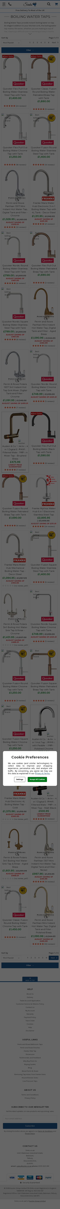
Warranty (30, 1014)
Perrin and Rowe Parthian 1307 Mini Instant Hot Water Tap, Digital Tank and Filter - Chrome (15, 209)
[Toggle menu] (4, 4)
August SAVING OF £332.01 (15, 223)
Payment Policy (30, 1017)
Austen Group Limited (37, 1201)
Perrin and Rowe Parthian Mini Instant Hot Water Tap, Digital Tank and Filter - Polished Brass (44, 926)
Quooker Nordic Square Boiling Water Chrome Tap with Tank (44, 627)
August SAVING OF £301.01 (44, 397)
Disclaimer (30, 1031)
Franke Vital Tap (30, 1051)
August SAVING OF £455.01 (15, 403)
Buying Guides (30, 1064)
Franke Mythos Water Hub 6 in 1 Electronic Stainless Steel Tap (44, 511)
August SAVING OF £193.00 (15, 582)
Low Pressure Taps (30, 1081)
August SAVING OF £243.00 (15, 815)
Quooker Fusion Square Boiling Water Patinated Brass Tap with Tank (44, 686)
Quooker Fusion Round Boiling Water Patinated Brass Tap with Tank (15, 511)
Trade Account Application (30, 1001)
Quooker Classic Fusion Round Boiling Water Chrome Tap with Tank (15, 923)
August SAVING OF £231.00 (44, 220)
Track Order (30, 1021)
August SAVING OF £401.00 (15, 279)
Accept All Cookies (37, 779)
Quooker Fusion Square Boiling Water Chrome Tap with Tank (15, 742)
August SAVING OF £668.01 (15, 875)
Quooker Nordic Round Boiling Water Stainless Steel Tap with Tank (15, 268)
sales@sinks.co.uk (24, 1166)
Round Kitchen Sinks (30, 1078)
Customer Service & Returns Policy (30, 1004)
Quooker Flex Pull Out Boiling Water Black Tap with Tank (44, 449)
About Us (30, 994)
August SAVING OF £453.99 (44, 342)
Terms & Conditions (45, 1131)
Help (30, 1027)
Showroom (30, 1054)
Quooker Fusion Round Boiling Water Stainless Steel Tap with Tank (43, 150)
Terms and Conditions (30, 1095)
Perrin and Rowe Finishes (30, 1048)
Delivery (30, 997)
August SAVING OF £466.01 (15, 641)
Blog (30, 1068)
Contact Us (30, 1007)
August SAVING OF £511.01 (43, 524)
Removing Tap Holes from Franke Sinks (30, 1074)
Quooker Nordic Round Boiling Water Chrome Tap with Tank (44, 387)
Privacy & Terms (42, 773)
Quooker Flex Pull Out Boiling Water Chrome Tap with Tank (15, 150)
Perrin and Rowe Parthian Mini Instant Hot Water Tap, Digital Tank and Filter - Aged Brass (44, 327)
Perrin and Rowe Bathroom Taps (30, 1044)
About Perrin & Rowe (30, 1071)
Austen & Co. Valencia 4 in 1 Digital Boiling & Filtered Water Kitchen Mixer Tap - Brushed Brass (15, 452)
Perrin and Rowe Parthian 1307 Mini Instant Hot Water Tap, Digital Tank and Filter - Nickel (43, 863)
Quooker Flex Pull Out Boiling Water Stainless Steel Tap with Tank (15, 91)
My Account (30, 1011)
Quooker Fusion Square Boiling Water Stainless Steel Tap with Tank (44, 567)
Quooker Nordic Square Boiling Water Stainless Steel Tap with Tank (15, 324)
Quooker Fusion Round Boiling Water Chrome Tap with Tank (15, 686)
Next (54, 42)
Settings (19, 779)
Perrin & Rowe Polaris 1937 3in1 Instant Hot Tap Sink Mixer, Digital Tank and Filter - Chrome (15, 390)
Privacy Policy (30, 1098)
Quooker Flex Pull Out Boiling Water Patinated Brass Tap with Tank (44, 268)
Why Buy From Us (30, 1061)
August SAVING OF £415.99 (44, 878)
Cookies (30, 1024)
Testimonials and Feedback (30, 1058)
